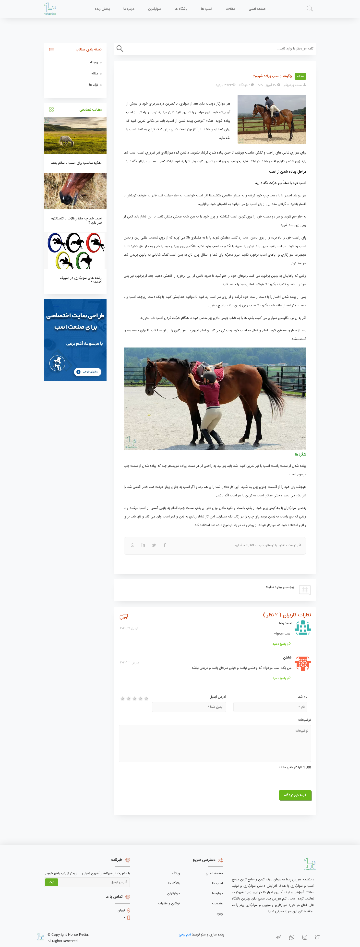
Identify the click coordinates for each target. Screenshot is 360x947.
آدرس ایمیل (218, 697)
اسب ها (206, 9)
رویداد (93, 62)
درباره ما (128, 9)
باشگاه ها (181, 9)
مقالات (230, 9)
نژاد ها (93, 85)
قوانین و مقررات (169, 904)
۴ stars (140, 699)
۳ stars (133, 699)
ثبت (51, 882)
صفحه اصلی (257, 9)
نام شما (302, 697)
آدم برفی (185, 935)
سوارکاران (154, 9)
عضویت (217, 904)
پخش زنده (102, 9)
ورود (219, 914)
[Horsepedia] (50, 9)
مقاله (300, 76)
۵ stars (145, 699)
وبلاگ (176, 873)
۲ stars (128, 699)
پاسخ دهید (280, 644)
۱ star (122, 699)
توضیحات (304, 720)
